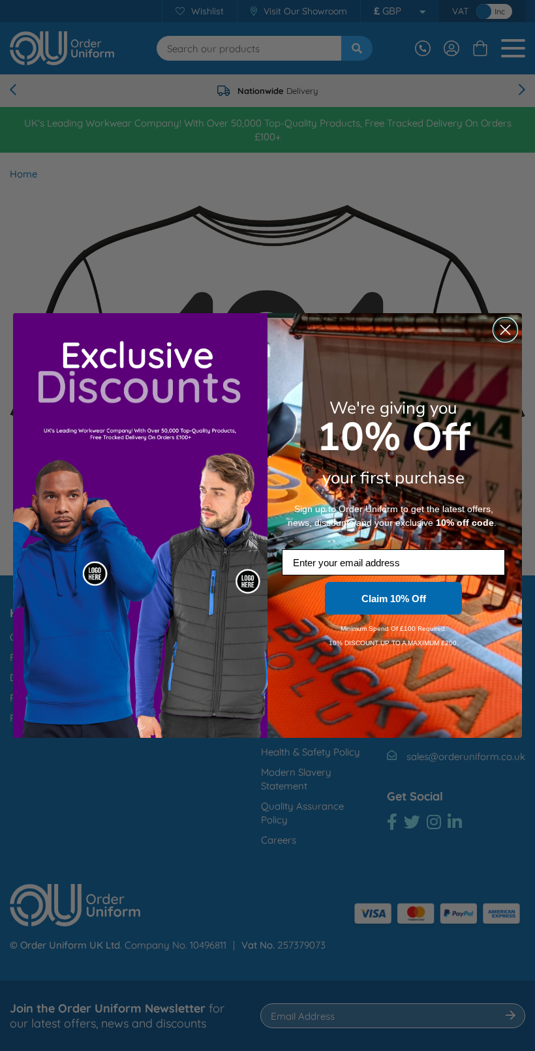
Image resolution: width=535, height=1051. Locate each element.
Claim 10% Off (393, 598)
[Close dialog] (505, 329)
